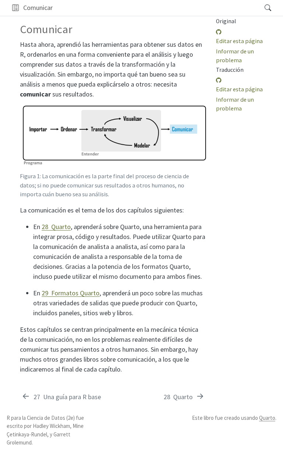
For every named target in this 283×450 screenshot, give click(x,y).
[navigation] (156, 8)
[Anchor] (199, 113)
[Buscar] (261, 8)
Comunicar (38, 7)
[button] (15, 8)
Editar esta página (239, 41)
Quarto (267, 417)
